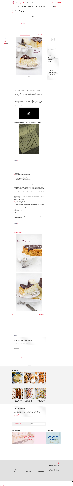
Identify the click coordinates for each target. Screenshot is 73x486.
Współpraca (15, 469)
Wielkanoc (27, 343)
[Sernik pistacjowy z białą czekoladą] (17, 377)
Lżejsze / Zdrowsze (48, 8)
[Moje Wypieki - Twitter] (53, 463)
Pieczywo (26, 8)
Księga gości (39, 469)
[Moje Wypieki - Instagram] (58, 3)
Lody (36, 6)
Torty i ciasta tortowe (42, 6)
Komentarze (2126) (39, 34)
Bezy (22, 6)
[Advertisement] (36, 21)
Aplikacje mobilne (28, 469)
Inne (52, 8)
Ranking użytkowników (41, 462)
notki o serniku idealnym (18, 232)
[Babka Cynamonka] (29, 377)
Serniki (54, 6)
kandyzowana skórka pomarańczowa (19, 340)
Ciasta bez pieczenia (32, 8)
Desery (33, 6)
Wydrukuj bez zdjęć (16, 348)
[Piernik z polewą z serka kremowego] (17, 393)
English (14, 12)
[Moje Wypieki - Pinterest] (56, 463)
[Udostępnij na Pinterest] (5, 41)
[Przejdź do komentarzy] (5, 43)
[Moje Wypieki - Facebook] (56, 3)
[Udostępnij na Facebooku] (5, 39)
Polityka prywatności (25, 477)
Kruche (25, 6)
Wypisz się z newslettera (41, 471)
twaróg (30, 340)
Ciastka (29, 6)
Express (42, 8)
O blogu (15, 462)
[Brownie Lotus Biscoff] (40, 377)
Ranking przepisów (28, 471)
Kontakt (15, 471)
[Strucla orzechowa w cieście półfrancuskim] (29, 393)
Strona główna (14, 16)
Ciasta (19, 6)
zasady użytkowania (31, 477)
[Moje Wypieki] (18, 2)
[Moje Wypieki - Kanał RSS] (58, 463)
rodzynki (27, 340)
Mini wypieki (21, 8)
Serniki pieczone (22, 343)
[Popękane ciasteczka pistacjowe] (40, 393)
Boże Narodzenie (24, 16)
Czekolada (49, 6)
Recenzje (27, 462)
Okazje (38, 8)
